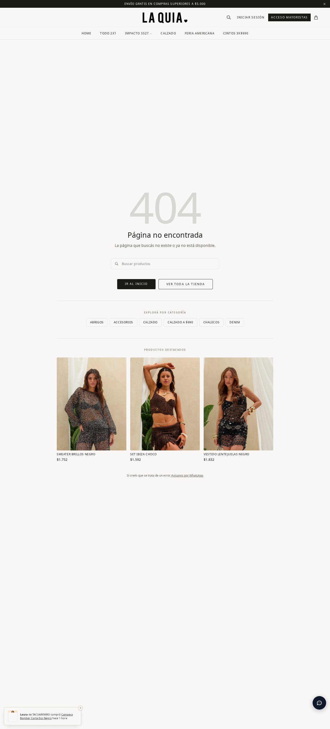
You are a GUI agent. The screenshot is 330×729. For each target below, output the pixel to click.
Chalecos (211, 322)
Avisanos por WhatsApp (187, 475)
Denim (235, 322)
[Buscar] (228, 17)
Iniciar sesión (251, 17)
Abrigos (97, 322)
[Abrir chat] (319, 703)
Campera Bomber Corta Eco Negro (46, 716)
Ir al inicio (136, 284)
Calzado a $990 (180, 322)
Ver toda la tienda (185, 284)
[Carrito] (316, 17)
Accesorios (123, 322)
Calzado (150, 322)
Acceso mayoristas (289, 17)
